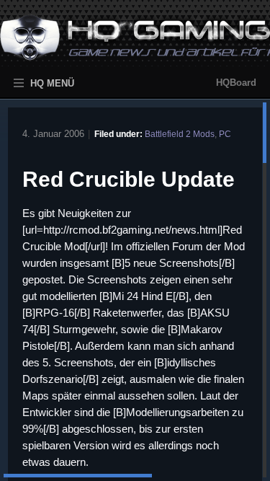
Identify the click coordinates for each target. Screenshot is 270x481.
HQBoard (236, 82)
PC (225, 134)
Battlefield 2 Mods (180, 134)
